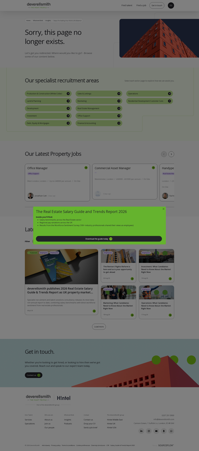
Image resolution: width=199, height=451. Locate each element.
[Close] (163, 209)
